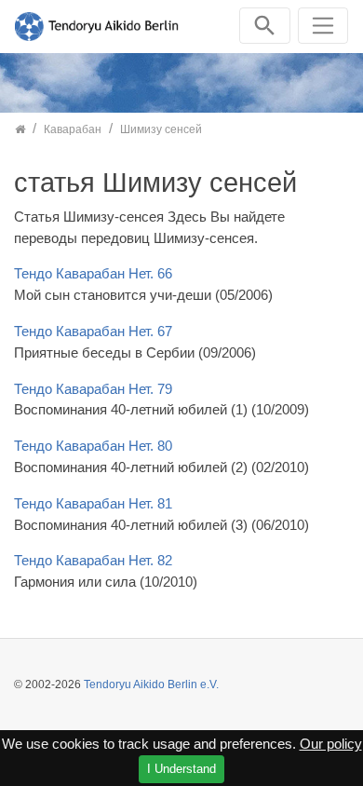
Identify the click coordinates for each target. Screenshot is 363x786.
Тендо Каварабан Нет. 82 (93, 560)
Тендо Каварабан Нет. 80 (93, 446)
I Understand (181, 769)
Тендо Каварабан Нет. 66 (93, 273)
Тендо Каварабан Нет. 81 (93, 503)
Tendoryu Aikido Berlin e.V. (151, 684)
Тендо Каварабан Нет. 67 (93, 331)
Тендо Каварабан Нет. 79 (93, 389)
